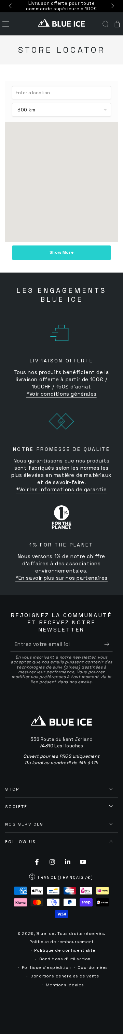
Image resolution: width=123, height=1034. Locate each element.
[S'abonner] (108, 644)
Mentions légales (65, 985)
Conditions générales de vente (64, 976)
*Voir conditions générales (61, 393)
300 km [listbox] (26, 110)
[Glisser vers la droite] (112, 6)
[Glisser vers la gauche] (11, 6)
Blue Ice (45, 933)
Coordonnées (93, 967)
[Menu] (6, 24)
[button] (105, 24)
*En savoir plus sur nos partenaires (61, 578)
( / (61, 878)
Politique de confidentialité (64, 950)
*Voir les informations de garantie (61, 489)
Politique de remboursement (61, 942)
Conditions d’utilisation (65, 959)
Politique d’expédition (46, 967)
